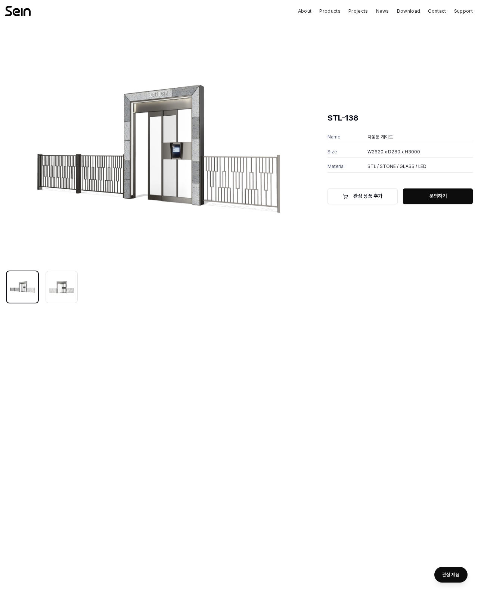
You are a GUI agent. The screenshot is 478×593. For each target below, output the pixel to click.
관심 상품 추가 (367, 196)
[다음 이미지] (301, 147)
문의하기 (438, 196)
